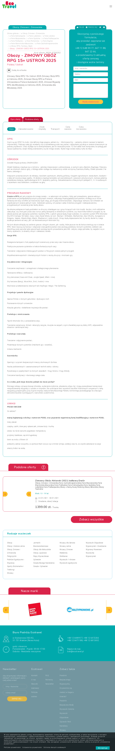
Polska (10, 64)
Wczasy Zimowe (66, 550)
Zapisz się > (17, 699)
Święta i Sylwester (40, 566)
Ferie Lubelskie (35, 36)
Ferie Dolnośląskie (18, 36)
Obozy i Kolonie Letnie (16, 546)
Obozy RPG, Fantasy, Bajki (22, 46)
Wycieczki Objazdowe (94, 543)
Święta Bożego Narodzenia (43, 563)
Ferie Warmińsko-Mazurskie (22, 44)
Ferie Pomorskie (33, 41)
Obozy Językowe (40, 553)
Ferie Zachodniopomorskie (47, 44)
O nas (33, 680)
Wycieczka (90, 553)
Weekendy (63, 553)
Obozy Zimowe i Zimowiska (33, 33)
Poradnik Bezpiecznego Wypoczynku (65, 680)
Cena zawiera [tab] (67, 128)
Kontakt (34, 676)
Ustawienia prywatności (32, 747)
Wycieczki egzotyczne (68, 563)
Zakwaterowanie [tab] (25, 129)
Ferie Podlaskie (17, 41)
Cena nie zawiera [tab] (81, 128)
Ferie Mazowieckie (18, 38)
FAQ (47, 676)
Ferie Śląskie (48, 41)
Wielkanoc (64, 556)
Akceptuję (103, 748)
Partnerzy (49, 680)
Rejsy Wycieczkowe (41, 556)
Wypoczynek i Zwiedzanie (96, 546)
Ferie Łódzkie (49, 36)
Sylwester (37, 560)
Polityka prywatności (12, 747)
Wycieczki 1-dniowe (67, 560)
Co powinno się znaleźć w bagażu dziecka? (67, 692)
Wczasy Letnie (65, 546)
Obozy (9, 543)
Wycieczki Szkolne (67, 709)
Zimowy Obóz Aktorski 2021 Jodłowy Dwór (60, 480)
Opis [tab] (11, 129)
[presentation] (5, 494)
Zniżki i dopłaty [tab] (42, 128)
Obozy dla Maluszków (42, 550)
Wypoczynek (91, 556)
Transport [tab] (55, 129)
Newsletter (49, 684)
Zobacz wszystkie (91, 519)
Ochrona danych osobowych (54, 747)
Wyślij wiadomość (90, 102)
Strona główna (13, 33)
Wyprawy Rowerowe (94, 550)
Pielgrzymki (12, 556)
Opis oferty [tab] (16, 119)
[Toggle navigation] (111, 6)
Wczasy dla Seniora (67, 543)
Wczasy (10, 573)
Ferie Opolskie (34, 38)
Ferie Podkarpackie (51, 38)
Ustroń (19, 64)
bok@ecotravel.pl (75, 651)
